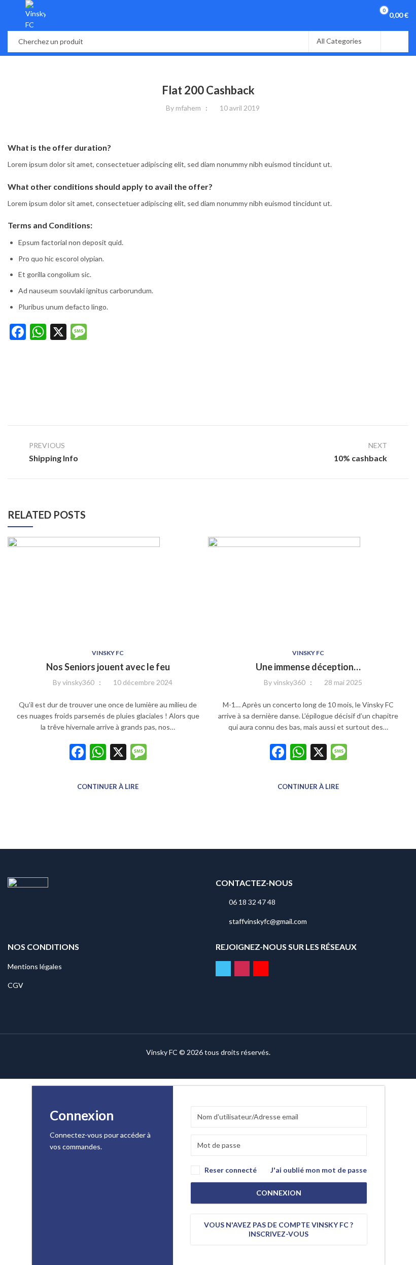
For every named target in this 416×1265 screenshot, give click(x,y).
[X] (118, 753)
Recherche (394, 41)
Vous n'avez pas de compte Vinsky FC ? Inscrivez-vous (278, 1229)
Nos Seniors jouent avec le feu (108, 666)
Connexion (278, 1192)
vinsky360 (78, 682)
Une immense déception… (308, 666)
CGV (15, 985)
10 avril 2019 (240, 108)
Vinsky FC (108, 653)
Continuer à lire (107, 786)
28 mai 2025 (343, 682)
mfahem (188, 108)
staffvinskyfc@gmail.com (268, 921)
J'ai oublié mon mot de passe (318, 1170)
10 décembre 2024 (142, 682)
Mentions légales (35, 966)
